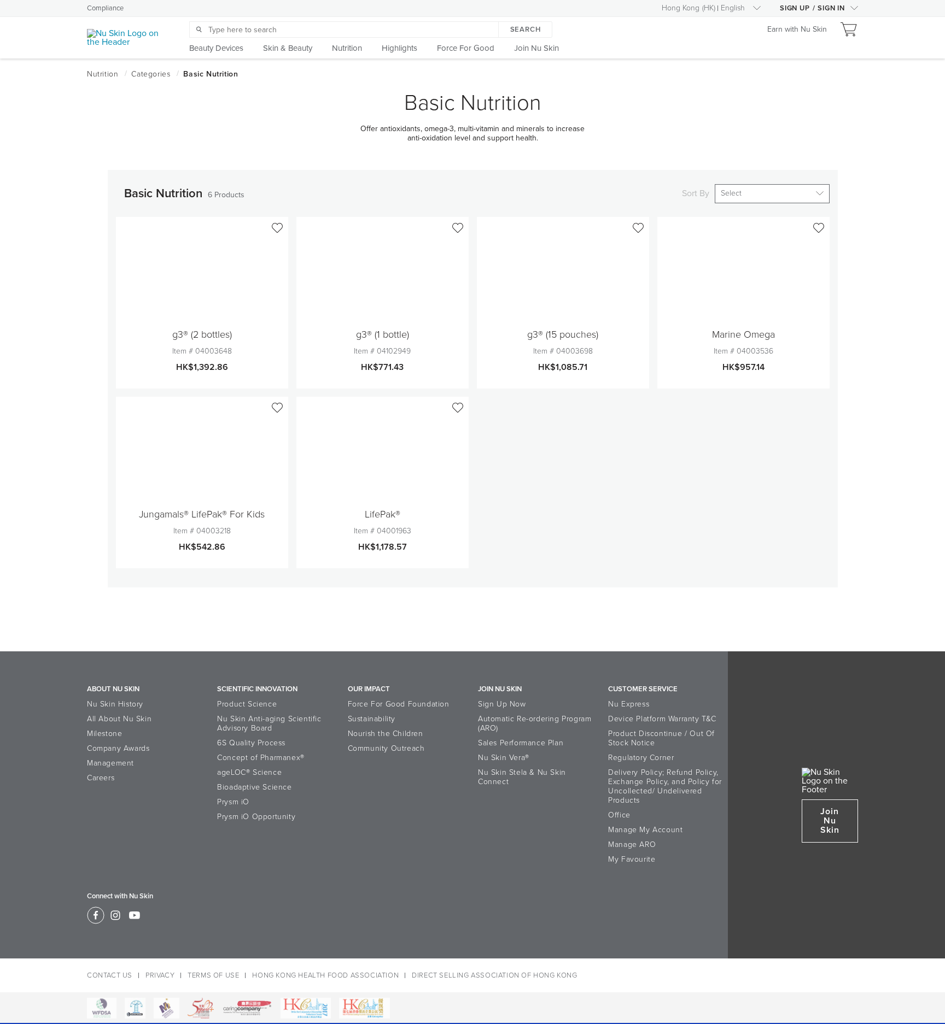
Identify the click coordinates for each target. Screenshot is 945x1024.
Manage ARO (632, 844)
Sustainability (371, 718)
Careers (100, 777)
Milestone (104, 733)
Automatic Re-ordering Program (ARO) (534, 723)
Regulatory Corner (641, 757)
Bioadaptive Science (254, 787)
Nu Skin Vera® (503, 757)
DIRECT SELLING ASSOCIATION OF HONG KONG (494, 975)
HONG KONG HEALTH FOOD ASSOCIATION (325, 975)
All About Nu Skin (119, 718)
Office (619, 815)
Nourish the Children (385, 733)
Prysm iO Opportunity (256, 816)
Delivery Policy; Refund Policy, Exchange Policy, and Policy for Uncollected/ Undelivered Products (665, 786)
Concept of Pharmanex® (261, 757)
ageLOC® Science (249, 772)
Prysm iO (233, 802)
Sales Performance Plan (520, 743)
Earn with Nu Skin (797, 30)
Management (110, 763)
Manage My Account (645, 829)
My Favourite (631, 859)
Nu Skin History (115, 704)
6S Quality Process (251, 743)
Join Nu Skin (829, 820)
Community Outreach (386, 748)
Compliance (105, 8)
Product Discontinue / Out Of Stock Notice (661, 738)
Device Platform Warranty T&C (662, 718)
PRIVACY (159, 975)
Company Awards (118, 748)
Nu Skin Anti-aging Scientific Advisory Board (269, 723)
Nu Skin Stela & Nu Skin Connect (522, 777)
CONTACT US (109, 975)
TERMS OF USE (213, 975)
